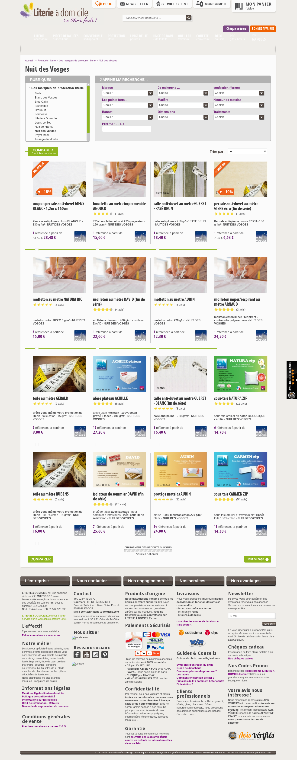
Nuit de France (44, 126)
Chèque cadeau (236, 28)
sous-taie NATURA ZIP (230, 398)
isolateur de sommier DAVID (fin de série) (118, 496)
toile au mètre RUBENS (51, 494)
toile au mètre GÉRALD (50, 398)
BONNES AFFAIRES (263, 28)
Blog (108, 4)
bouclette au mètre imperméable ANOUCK (119, 206)
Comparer (37, 249)
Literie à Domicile (46, 118)
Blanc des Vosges (46, 97)
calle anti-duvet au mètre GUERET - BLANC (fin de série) (180, 401)
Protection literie (47, 60)
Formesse (41, 114)
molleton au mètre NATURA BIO (58, 299)
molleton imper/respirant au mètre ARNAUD (237, 302)
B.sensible (41, 106)
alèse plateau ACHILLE (110, 398)
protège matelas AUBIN (172, 494)
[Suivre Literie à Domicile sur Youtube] (86, 656)
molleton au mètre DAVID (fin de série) (119, 302)
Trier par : (218, 151)
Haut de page (255, 559)
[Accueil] (25, 38)
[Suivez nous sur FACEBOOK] (77, 656)
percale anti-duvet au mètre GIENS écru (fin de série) (236, 206)
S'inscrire (269, 623)
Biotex (39, 93)
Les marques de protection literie (77, 60)
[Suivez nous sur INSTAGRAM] (95, 656)
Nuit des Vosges (45, 131)
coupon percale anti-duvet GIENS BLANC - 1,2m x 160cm (58, 206)
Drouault (40, 110)
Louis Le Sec (43, 122)
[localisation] (80, 637)
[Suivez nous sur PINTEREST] (104, 656)
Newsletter (137, 4)
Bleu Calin (41, 101)
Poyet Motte (42, 135)
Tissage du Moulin (46, 139)
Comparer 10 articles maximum (41, 151)
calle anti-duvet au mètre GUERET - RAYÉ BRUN (180, 206)
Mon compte (216, 4)
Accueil (29, 60)
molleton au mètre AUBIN (174, 299)
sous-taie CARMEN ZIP (231, 494)
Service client (174, 4)
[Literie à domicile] (62, 24)
